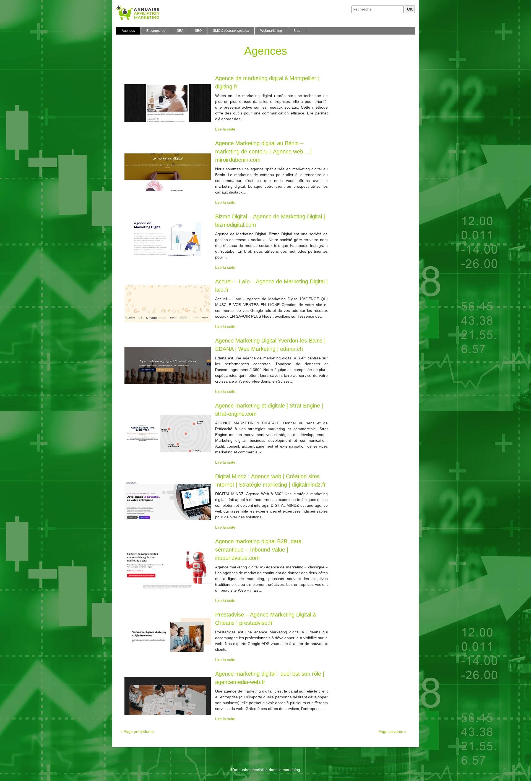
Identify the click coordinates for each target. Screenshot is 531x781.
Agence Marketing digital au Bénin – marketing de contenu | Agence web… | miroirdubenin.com (263, 151)
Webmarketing (271, 31)
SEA (180, 31)
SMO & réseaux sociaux (231, 31)
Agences (128, 31)
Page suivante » (392, 731)
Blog (296, 31)
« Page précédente (137, 731)
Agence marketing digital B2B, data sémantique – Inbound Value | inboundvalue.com (258, 549)
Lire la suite (225, 129)
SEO (198, 31)
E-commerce (155, 31)
